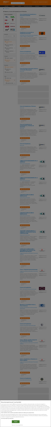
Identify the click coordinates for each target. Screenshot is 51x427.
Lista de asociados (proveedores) (7, 418)
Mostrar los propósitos (17, 425)
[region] (25, 413)
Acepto (15, 421)
